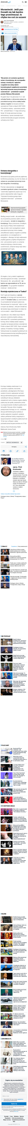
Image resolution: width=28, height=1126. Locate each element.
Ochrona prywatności (17, 1118)
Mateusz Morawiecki (12, 442)
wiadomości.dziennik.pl (11, 5)
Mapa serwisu (7, 1119)
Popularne (14, 546)
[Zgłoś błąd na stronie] (24, 451)
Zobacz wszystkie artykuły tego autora (10, 494)
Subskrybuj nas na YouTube (11, 29)
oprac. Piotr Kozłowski (14, 22)
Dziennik (2, 5)
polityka (19, 5)
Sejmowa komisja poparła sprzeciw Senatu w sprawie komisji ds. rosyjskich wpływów (18, 210)
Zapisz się (14, 1103)
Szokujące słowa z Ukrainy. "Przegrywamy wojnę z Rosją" (13, 497)
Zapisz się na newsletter (10, 33)
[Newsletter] (4, 451)
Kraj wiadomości (22, 546)
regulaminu (20, 1099)
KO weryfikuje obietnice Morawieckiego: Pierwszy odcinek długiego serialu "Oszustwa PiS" (18, 461)
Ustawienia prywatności (18, 1119)
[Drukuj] (11, 451)
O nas (11, 1116)
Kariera (22, 1116)
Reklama (16, 1116)
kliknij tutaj (16, 1111)
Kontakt (6, 1116)
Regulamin (8, 1118)
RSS (14, 1121)
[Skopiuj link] (17, 451)
